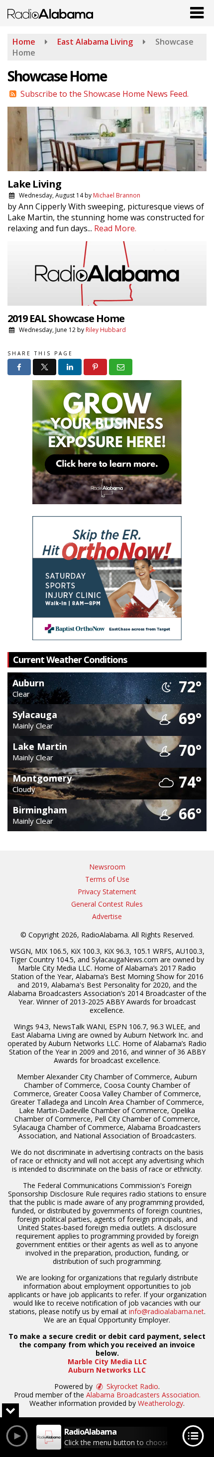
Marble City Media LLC (107, 1361)
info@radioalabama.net (166, 1311)
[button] (197, 10)
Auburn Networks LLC (107, 1370)
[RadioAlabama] (50, 12)
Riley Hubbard (106, 330)
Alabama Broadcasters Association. (143, 1394)
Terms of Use (107, 879)
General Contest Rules (107, 904)
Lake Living (34, 184)
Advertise (107, 916)
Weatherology (160, 1403)
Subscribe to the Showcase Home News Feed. (104, 93)
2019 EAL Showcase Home (65, 318)
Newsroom (107, 866)
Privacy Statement (107, 891)
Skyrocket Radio (131, 1386)
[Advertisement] (107, 442)
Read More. (115, 228)
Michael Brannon (116, 195)
